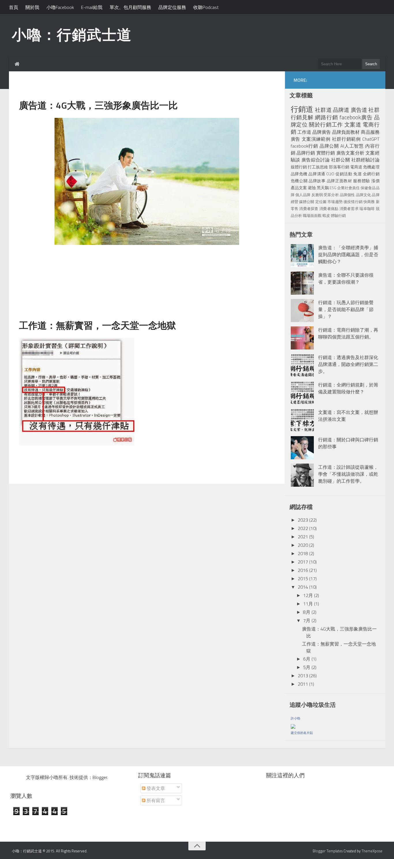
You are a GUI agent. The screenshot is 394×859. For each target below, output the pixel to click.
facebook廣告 (356, 117)
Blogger (100, 777)
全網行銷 (371, 174)
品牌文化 (363, 195)
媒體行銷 (299, 167)
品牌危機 (299, 174)
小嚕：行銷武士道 (72, 34)
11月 (308, 603)
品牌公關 (329, 145)
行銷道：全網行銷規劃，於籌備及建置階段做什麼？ (348, 388)
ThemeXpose (371, 851)
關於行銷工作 (326, 124)
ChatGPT (371, 138)
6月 (306, 658)
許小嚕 (295, 718)
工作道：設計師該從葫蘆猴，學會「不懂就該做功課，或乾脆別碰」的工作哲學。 (348, 474)
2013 (303, 675)
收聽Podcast (206, 7)
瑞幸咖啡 (367, 208)
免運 (357, 174)
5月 (306, 667)
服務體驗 (361, 181)
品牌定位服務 (172, 7)
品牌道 (341, 109)
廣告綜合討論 (315, 159)
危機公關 (299, 181)
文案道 (352, 124)
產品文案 (299, 188)
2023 (303, 519)
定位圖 (321, 201)
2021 (303, 536)
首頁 (13, 7)
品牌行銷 (306, 152)
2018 (303, 553)
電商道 (356, 167)
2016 (303, 570)
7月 (306, 620)
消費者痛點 (328, 208)
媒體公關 (306, 201)
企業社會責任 (348, 188)
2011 (303, 683)
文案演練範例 (316, 138)
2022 (303, 528)
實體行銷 (325, 152)
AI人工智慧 (352, 145)
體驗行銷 (338, 215)
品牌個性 (347, 195)
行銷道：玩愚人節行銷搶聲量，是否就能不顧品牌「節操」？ (346, 309)
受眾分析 (331, 195)
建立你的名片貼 (302, 733)
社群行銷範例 (346, 138)
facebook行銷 (304, 145)
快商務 (369, 201)
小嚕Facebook (60, 7)
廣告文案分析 (350, 152)
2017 (303, 561)
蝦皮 (326, 215)
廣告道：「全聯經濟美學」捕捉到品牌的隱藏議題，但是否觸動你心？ (348, 254)
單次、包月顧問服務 (130, 7)
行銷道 (302, 109)
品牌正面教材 (339, 181)
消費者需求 (349, 208)
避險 (312, 188)
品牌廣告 (321, 132)
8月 (306, 612)
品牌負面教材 (346, 132)
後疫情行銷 (353, 201)
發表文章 (155, 788)
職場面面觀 (312, 215)
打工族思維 (318, 167)
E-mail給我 (91, 7)
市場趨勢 (335, 201)
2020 (303, 545)
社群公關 (340, 159)
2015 (303, 578)
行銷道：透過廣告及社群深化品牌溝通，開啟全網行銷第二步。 (348, 364)
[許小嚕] (293, 725)
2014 (303, 586)
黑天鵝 (323, 188)
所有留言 (155, 800)
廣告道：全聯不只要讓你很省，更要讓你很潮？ (346, 278)
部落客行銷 (339, 167)
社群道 (323, 109)
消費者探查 (308, 208)
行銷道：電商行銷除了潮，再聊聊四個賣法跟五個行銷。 (348, 333)
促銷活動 (343, 174)
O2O (330, 174)
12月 (308, 595)
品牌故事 (317, 181)
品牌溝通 (316, 174)
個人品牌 (303, 195)
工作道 (304, 132)
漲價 (375, 181)
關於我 (32, 7)
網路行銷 (326, 117)
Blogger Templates (328, 851)
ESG (333, 188)
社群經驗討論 (365, 159)
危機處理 (371, 167)
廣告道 (359, 109)
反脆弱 (317, 195)
